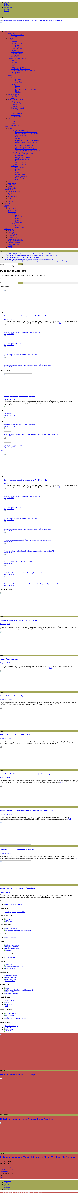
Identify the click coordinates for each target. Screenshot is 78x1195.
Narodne (17, 86)
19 (5, 1171)
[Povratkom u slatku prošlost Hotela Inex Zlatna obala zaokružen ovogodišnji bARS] (7, 548)
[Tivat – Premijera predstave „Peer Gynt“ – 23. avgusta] (19, 312)
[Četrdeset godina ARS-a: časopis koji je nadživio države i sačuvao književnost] (7, 362)
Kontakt (6, 11)
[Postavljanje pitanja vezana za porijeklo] (18, 392)
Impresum (7, 9)
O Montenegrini (8, 229)
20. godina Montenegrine (15, 241)
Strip (9, 118)
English (6, 4)
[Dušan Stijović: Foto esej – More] (7, 442)
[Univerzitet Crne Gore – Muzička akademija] (18, 990)
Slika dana (11, 195)
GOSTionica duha (16, 113)
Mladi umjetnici (16, 72)
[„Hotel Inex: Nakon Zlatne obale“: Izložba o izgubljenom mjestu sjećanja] (7, 570)
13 (7, 1169)
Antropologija (12, 183)
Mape (17, 172)
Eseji (12, 40)
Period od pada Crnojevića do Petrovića (27, 140)
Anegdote (14, 104)
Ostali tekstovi (19, 227)
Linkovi (10, 247)
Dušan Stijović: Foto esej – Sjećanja (17, 1074)
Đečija (17, 215)
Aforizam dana (15, 115)
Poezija (17, 47)
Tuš (16, 111)
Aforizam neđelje (16, 116)
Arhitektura (11, 33)
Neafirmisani (15, 57)
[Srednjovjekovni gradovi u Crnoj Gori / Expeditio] (14, 912)
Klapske (17, 91)
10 (1, 1169)
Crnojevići (18, 138)
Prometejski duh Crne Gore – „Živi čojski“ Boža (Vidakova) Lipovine (27, 774)
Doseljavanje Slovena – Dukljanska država (28, 133)
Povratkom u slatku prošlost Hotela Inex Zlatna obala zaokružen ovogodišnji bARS (29, 551)
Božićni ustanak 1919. (22, 159)
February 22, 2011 (9, 426)
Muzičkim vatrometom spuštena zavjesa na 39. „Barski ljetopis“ (23, 332)
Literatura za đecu (16, 43)
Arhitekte (14, 36)
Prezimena (11, 198)
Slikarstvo (14, 60)
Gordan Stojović (13, 210)
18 (3, 1171)
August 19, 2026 (9, 563)
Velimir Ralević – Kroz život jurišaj (13, 696)
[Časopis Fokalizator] (10, 977)
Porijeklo (10, 201)
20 (7, 1171)
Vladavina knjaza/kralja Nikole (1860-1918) (28, 150)
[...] (60, 323)
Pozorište (14, 96)
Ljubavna (18, 218)
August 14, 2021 (5, 624)
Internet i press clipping (15, 239)
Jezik (9, 181)
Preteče (13, 101)
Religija (10, 186)
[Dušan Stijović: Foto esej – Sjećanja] (32, 1069)
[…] (51, 629)
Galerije (10, 193)
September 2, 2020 (9, 447)
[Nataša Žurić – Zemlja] (15, 654)
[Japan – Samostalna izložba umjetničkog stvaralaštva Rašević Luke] (15, 805)
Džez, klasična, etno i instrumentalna (26, 89)
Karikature (14, 106)
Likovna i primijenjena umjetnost (17, 58)
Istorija (10, 128)
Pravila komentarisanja (14, 242)
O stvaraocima (19, 220)
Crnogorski (7, 2)
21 (8, 1171)
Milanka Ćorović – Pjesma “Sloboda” (15, 735)
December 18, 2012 (6, 814)
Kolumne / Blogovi (17, 52)
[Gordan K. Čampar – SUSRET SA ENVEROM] (15, 615)
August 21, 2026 (9, 319)
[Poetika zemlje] (10, 979)
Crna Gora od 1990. (21, 164)
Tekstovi (14, 123)
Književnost (11, 38)
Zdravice (18, 55)
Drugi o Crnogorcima (21, 178)
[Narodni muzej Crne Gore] (13, 904)
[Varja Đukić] (8, 1017)
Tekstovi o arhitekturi (17, 35)
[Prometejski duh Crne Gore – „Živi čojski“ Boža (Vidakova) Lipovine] (15, 768)
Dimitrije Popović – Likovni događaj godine (17, 849)
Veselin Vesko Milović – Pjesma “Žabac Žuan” (18, 888)
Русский (6, 6)
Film (12, 98)
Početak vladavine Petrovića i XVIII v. (26, 142)
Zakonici (18, 169)
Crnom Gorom (8, 189)
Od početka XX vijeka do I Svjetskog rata (27, 154)
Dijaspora (7, 203)
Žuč (16, 110)
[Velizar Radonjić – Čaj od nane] (7, 340)
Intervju (13, 50)
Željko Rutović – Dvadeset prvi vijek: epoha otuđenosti (20, 354)
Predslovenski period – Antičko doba (26, 132)
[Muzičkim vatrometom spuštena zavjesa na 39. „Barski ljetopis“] (7, 329)
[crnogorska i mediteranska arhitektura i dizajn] (8, 921)
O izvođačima (19, 82)
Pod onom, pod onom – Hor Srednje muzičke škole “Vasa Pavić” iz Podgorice (37, 1157)
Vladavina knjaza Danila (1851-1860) (26, 149)
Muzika (10, 75)
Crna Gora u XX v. (17, 152)
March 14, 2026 (5, 777)
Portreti (17, 179)
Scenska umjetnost (13, 94)
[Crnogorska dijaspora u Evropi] (11, 948)
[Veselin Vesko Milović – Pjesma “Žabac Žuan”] (15, 883)
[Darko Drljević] (9, 957)
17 (1, 1171)
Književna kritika (16, 48)
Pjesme (13, 84)
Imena (9, 200)
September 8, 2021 (5, 853)
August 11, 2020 (5, 663)
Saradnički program (13, 234)
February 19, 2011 (9, 415)
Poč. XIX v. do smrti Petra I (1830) (25, 145)
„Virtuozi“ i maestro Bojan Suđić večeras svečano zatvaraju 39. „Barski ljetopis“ (28, 540)
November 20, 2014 (6, 699)
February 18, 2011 (9, 399)
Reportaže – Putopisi (14, 191)
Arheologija (11, 184)
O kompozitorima (20, 81)
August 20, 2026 (9, 367)
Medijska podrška (13, 237)
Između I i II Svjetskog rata (23, 157)
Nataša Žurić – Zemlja (9, 659)
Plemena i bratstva (20, 174)
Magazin (6, 205)
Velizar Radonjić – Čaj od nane (13, 343)
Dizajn (13, 64)
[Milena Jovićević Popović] (10, 1029)
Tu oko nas (18, 222)
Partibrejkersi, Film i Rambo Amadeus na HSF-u (18, 562)
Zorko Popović (12, 208)
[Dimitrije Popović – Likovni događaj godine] (15, 844)
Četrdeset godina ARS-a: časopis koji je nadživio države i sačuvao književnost (27, 365)
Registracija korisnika (14, 244)
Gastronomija (12, 188)
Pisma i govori (19, 167)
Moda (9, 120)
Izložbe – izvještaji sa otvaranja (20, 69)
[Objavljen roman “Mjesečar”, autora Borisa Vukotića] (32, 1113)
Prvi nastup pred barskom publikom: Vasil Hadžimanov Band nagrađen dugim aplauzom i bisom (33, 584)
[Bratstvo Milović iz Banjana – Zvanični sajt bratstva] (7, 421)
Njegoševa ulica (12, 196)
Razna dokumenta (20, 171)
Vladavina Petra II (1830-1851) (24, 147)
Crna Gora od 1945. (21, 162)
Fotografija (14, 65)
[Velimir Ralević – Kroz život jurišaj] (15, 690)
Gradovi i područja (21, 176)
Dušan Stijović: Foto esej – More (14, 445)
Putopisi (17, 225)
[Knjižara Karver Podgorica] (10, 976)
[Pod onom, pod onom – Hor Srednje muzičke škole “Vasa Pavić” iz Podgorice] (26, 1151)
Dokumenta (14, 166)
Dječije (17, 87)
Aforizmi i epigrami (17, 103)
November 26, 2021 (6, 738)
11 (3, 1169)
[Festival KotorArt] (7, 988)
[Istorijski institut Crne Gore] (10, 968)
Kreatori (13, 121)
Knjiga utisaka (8, 7)
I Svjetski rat (19, 155)
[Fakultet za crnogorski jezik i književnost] (17, 930)
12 (5, 1169)
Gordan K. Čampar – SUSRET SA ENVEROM (19, 620)
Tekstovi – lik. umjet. (17, 67)
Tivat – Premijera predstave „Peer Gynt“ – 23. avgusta (25, 316)
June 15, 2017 (8, 436)
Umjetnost (7, 31)
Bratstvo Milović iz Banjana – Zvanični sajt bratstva (19, 424)
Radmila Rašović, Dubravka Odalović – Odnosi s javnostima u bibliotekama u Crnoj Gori (31, 434)
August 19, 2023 (5, 892)
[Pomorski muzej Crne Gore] (14, 966)
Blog (5, 207)
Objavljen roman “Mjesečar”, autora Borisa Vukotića (26, 1119)
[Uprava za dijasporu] (11, 945)
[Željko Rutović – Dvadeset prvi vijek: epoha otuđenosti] (7, 351)
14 (8, 1169)
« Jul (1, 1177)
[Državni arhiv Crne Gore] (9, 965)
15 (10, 1169)
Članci (13, 77)
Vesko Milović (12, 212)
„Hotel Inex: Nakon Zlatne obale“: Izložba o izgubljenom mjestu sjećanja (26, 573)
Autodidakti (15, 74)
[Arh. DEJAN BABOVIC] (8, 919)
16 (12, 1169)
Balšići (17, 137)
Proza (17, 45)
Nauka (6, 127)
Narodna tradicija (16, 53)
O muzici (18, 79)
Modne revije (15, 125)
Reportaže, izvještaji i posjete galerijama (23, 70)
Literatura (14, 41)
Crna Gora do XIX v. (17, 130)
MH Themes (38, 1192)
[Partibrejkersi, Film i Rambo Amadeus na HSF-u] (7, 559)
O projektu (11, 230)
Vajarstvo (14, 62)
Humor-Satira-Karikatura (15, 99)
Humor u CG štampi (17, 108)
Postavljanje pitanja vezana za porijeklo (19, 396)
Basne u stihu (19, 217)
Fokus (2, 450)
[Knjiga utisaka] (7, 410)
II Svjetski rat (19, 161)
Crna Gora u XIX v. (17, 144)
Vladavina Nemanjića (21, 135)
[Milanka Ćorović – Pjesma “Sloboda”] (15, 729)
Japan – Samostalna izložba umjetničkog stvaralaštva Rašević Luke (26, 810)
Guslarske (18, 92)
